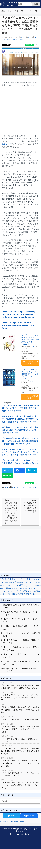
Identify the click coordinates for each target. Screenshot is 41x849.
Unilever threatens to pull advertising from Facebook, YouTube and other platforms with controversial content (18, 314)
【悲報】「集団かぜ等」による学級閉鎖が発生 (20, 718)
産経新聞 (19, 594)
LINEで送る (9, 475)
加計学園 (11, 594)
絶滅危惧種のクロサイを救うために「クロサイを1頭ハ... (21, 606)
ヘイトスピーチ (19, 40)
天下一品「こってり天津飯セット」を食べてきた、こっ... (21, 662)
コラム (34, 579)
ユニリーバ (6, 144)
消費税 (26, 594)
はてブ (33, 470)
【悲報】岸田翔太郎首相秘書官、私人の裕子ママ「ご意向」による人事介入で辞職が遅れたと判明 (20, 708)
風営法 (20, 582)
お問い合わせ (22, 831)
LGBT (10, 588)
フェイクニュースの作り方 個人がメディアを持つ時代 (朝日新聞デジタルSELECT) (30, 339)
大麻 (29, 579)
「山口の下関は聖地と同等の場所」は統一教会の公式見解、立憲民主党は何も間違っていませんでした (20, 750)
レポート (3, 594)
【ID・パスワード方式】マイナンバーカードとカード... (21, 655)
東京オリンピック (18, 579)
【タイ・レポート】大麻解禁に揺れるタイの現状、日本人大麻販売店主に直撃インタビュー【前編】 (20, 728)
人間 (10, 582)
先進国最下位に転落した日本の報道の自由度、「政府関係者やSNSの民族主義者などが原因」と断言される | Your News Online (20, 419)
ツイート (9, 470)
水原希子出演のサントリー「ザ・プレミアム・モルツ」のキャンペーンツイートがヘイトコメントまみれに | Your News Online (20, 452)
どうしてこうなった (32, 585)
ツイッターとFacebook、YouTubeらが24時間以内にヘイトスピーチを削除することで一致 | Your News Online (20, 408)
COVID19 (4, 579)
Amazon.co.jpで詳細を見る (30, 362)
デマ (8, 591)
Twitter (33, 594)
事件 (36, 11)
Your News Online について (12, 829)
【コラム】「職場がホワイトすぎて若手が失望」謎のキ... (21, 648)
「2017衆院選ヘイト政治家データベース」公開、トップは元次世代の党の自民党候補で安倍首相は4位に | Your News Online (20, 441)
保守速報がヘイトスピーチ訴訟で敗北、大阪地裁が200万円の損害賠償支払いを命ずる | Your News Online (20, 430)
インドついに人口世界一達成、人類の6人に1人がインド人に (20, 738)
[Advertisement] (20, 109)
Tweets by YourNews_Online (12, 821)
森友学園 (4, 588)
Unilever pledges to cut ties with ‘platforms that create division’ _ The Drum (18, 325)
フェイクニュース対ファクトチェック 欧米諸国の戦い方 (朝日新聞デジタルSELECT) (30, 374)
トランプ (14, 591)
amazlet (33, 346)
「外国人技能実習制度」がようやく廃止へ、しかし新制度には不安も (20, 773)
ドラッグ (6, 585)
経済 (10, 11)
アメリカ (15, 585)
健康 (16, 588)
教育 (15, 582)
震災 (25, 582)
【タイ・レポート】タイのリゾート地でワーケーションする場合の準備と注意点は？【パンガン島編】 (20, 784)
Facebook (30, 816)
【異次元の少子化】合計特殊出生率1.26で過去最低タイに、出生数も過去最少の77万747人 (20, 685)
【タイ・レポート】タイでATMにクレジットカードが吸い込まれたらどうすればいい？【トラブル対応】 (20, 762)
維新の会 (32, 591)
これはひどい (24, 588)
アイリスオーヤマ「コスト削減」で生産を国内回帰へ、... (21, 634)
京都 (20, 591)
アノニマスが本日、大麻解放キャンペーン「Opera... (20, 613)
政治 (3, 11)
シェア (21, 470)
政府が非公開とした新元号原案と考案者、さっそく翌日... (21, 669)
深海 (22, 37)
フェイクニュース (20, 487)
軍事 (38, 591)
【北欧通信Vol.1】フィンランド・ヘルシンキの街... (21, 620)
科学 (21, 585)
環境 (23, 11)
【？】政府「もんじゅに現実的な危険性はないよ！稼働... (21, 641)
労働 (16, 11)
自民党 (25, 591)
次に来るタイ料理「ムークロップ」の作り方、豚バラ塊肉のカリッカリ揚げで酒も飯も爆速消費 (20, 696)
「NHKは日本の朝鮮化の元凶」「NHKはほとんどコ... (21, 627)
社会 (29, 11)
